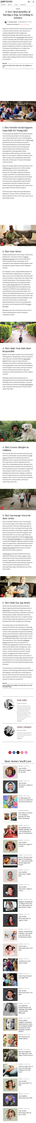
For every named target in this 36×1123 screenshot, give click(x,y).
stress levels (20, 37)
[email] (26, 752)
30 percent (14, 284)
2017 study (30, 140)
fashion (3, 4)
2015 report (7, 554)
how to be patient (27, 384)
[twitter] (18, 752)
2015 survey (7, 168)
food (16, 4)
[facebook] (13, 752)
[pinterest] (2, 120)
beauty (10, 4)
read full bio (19, 720)
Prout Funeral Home (11, 636)
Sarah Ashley (13, 22)
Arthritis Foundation (14, 539)
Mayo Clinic (29, 537)
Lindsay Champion (24, 24)
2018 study (6, 610)
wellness (23, 4)
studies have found (9, 548)
